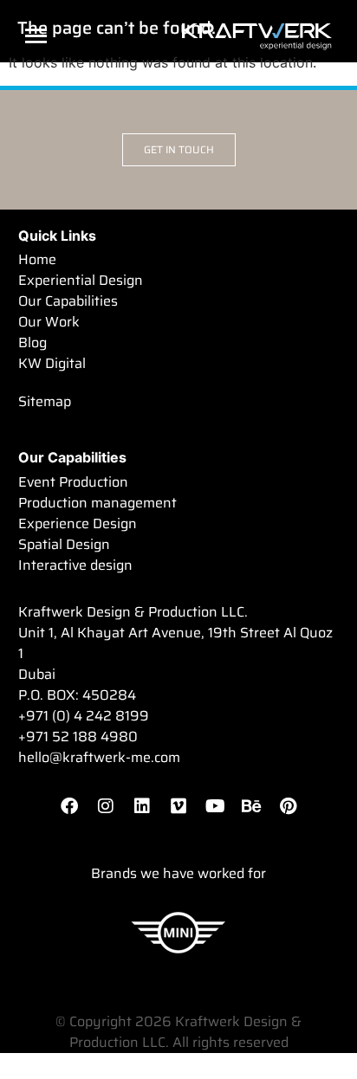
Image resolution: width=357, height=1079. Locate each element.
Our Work (49, 322)
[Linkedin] (142, 806)
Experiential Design (80, 280)
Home (37, 259)
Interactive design (75, 565)
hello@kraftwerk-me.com (99, 757)
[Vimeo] (178, 806)
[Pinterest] (287, 806)
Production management (97, 503)
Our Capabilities (68, 301)
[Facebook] (69, 806)
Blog (32, 343)
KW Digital (52, 363)
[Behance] (251, 806)
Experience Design (77, 524)
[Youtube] (215, 806)
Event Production (73, 482)
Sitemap (44, 401)
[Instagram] (105, 806)
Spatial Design (64, 544)
